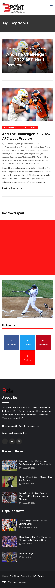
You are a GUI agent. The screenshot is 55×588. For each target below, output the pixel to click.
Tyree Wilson (34, 163)
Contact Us (43, 576)
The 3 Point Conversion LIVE (23, 576)
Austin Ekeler (15, 147)
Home (5, 576)
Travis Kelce (23, 163)
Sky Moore (13, 163)
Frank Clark (14, 150)
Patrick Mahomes (20, 160)
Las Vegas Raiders (32, 154)
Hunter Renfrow (26, 150)
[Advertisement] (27, 247)
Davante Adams (37, 147)
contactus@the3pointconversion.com (22, 426)
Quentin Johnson (34, 160)
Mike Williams (38, 157)
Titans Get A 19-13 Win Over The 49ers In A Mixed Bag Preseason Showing (33, 496)
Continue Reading (10, 188)
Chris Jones (25, 147)
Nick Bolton (7, 160)
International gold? (27, 553)
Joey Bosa (37, 150)
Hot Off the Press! (12, 127)
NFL (25, 127)
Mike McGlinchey (24, 157)
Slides (33, 127)
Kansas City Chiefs (16, 154)
